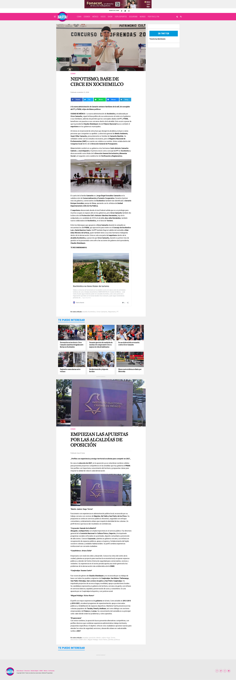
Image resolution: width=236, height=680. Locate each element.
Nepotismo (112, 311)
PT (117, 311)
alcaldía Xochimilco (89, 311)
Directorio (27, 670)
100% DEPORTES (121, 17)
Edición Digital (34, 670)
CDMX (79, 17)
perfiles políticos (114, 639)
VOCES (103, 17)
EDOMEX (87, 17)
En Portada (51, 670)
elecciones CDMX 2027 (79, 639)
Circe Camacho (102, 311)
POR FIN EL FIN (153, 17)
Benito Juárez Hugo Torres (105, 637)
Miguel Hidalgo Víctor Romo (97, 639)
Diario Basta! (20, 670)
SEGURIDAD (133, 17)
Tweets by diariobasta (157, 39)
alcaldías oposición (89, 637)
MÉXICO (95, 17)
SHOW (110, 17)
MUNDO (142, 17)
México (46, 670)
